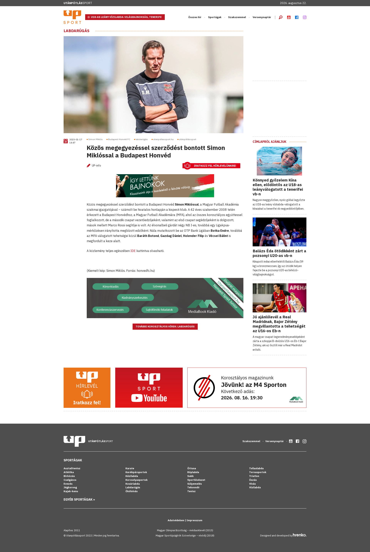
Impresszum (194, 520)
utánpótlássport (187, 139)
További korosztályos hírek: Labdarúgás (165, 326)
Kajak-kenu (71, 491)
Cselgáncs (70, 480)
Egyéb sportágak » (79, 499)
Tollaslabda (256, 468)
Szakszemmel (237, 17)
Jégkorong (70, 487)
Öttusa (191, 468)
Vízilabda (255, 487)
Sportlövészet (196, 480)
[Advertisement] (281, 52)
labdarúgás (142, 139)
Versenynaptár (262, 17)
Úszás (253, 480)
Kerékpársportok (136, 472)
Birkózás (69, 476)
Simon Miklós (95, 139)
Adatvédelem (176, 520)
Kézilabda (131, 476)
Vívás (252, 483)
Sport (78, 3)
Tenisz (191, 491)
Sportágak (73, 460)
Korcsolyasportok (136, 480)
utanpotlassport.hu (163, 139)
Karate (129, 468)
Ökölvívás (131, 491)
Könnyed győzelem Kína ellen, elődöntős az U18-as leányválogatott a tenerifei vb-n (278, 187)
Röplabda (193, 472)
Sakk (190, 476)
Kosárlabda (132, 483)
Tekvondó (193, 487)
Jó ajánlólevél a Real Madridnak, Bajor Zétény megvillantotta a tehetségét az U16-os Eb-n (279, 323)
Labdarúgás (76, 30)
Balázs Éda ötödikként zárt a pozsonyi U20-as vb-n (279, 253)
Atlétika (69, 472)
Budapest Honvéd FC (119, 139)
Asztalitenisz (72, 468)
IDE (133, 251)
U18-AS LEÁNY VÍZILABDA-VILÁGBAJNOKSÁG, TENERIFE (126, 17)
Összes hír (194, 17)
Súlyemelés (194, 483)
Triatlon (254, 476)
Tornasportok (257, 472)
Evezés (68, 483)
